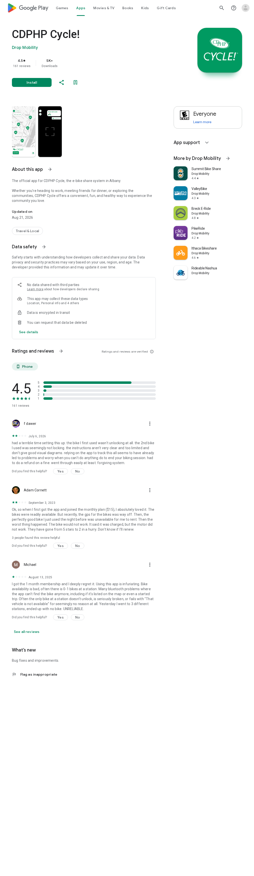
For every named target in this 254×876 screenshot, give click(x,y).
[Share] (61, 82)
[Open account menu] (246, 8)
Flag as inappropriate (34, 674)
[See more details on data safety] (28, 332)
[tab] (62, 8)
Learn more (35, 289)
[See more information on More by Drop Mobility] (228, 158)
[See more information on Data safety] (44, 247)
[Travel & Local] (27, 231)
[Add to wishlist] (75, 82)
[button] (23, 131)
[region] (91, 63)
